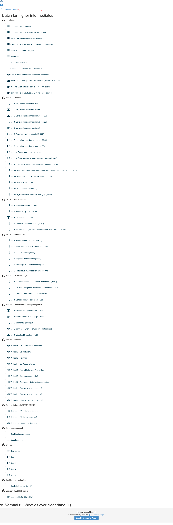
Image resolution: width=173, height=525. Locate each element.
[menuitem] (1, 6)
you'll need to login (96, 514)
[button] (1, 2)
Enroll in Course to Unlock (86, 518)
